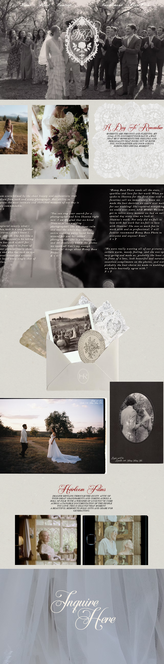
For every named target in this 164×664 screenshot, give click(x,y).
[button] (77, 562)
